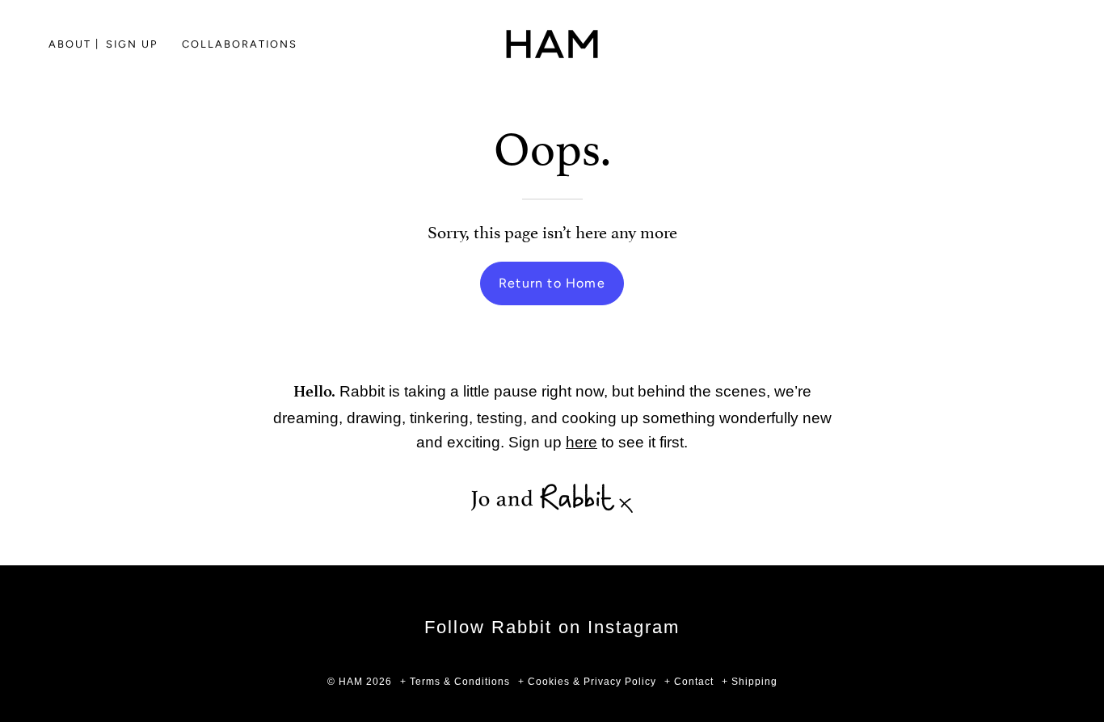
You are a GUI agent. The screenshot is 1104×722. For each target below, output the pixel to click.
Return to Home (552, 283)
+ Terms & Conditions (455, 681)
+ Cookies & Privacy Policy (587, 681)
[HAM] (552, 44)
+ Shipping (749, 681)
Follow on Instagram (552, 627)
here (581, 442)
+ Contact (689, 681)
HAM (351, 681)
